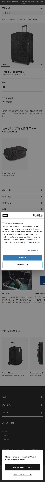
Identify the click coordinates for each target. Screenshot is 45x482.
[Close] (40, 452)
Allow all (22, 257)
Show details (33, 251)
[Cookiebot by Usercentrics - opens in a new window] (32, 215)
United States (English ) (22, 467)
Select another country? (22, 474)
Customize (21, 265)
